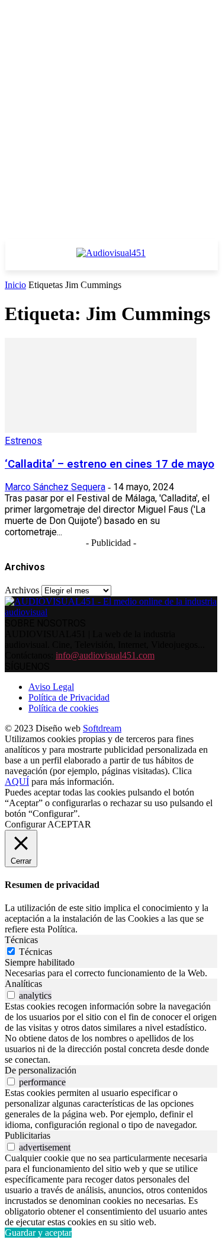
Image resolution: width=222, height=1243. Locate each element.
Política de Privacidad (69, 697)
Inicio (15, 285)
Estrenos (23, 440)
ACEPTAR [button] (69, 824)
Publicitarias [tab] (27, 1135)
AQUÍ (17, 782)
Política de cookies (63, 708)
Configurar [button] (25, 824)
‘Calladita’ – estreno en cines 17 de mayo (109, 464)
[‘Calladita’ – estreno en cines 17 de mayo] (101, 429)
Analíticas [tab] (23, 984)
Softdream (102, 728)
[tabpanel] (111, 973)
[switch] (11, 995)
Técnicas (35, 952)
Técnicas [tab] (21, 940)
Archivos (22, 590)
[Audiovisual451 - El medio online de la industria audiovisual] (111, 259)
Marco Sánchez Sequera (55, 487)
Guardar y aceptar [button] (38, 1233)
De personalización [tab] (40, 1070)
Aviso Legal (51, 687)
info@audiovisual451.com (105, 655)
